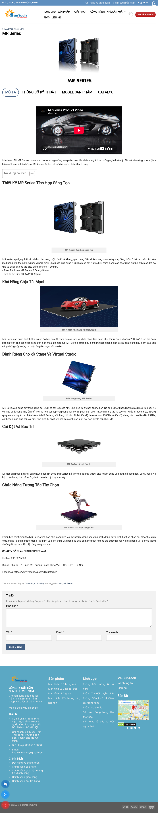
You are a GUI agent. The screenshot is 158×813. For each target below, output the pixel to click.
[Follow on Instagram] (141, 3)
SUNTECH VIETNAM (35, 551)
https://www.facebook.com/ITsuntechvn (35, 572)
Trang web (112, 632)
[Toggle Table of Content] (30, 173)
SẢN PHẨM (64, 11)
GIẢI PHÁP (80, 11)
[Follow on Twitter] (144, 3)
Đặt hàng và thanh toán (97, 2)
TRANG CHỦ (49, 11)
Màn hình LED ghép (59, 693)
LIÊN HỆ (56, 17)
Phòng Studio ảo (92, 707)
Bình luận (12, 605)
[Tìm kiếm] (130, 14)
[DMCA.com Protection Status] (127, 724)
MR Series (68, 583)
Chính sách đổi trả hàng (26, 781)
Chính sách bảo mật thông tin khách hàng (27, 771)
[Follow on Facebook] (138, 3)
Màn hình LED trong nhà (62, 684)
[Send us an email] (147, 3)
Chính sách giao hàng (24, 776)
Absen (59, 583)
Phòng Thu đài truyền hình (98, 693)
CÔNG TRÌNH (97, 11)
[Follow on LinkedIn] (139, 728)
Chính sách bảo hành (124, 2)
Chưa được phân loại (13, 29)
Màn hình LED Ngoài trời (62, 688)
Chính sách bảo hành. (24, 766)
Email (60, 632)
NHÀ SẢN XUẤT (115, 11)
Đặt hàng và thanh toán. (26, 762)
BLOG (47, 17)
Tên (9, 632)
